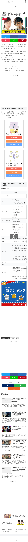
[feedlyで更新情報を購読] (20, 385)
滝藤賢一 (13, 338)
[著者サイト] (8, 385)
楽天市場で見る (14, 137)
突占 (18, 338)
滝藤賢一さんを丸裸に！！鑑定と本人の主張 (14, 70)
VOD (9, 338)
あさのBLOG (11, 2)
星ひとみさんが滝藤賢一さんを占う (12, 68)
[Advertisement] (14, 90)
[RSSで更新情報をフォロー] (14, 388)
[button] (25, 280)
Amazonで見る (14, 141)
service (4, 338)
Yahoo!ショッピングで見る (14, 144)
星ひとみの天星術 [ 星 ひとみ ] (13, 134)
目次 (12, 66)
